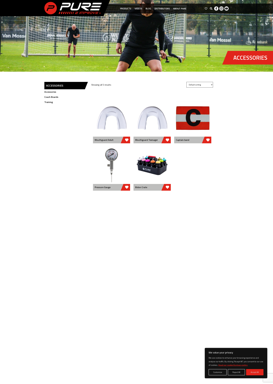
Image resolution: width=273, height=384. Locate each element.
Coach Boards (51, 97)
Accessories (50, 92)
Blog (148, 8)
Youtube (226, 8)
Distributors (162, 8)
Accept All (255, 372)
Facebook (216, 8)
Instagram (221, 8)
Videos (138, 8)
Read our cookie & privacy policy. (233, 365)
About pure (179, 8)
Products (125, 8)
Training (48, 102)
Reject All (236, 372)
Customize (217, 372)
